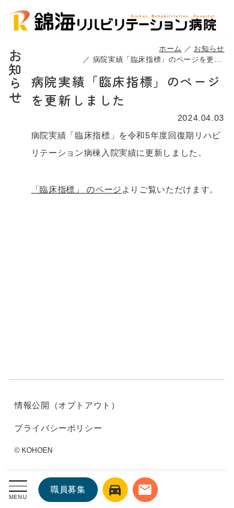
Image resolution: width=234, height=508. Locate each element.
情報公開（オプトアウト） (67, 405)
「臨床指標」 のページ (76, 189)
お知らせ (209, 48)
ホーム (170, 48)
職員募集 (68, 489)
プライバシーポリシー (58, 428)
